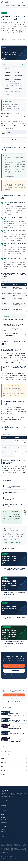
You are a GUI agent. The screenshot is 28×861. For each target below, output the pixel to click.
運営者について (4, 829)
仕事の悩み (14, 762)
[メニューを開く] (25, 2)
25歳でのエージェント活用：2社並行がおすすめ (15, 91)
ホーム (2, 5)
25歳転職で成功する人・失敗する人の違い (14, 75)
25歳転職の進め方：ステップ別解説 (12, 72)
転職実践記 (13, 5)
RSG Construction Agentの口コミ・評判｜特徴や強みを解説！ (13, 320)
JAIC (5, 221)
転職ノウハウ (14, 766)
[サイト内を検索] (22, 2)
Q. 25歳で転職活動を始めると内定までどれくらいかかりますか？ (14, 486)
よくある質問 (7, 94)
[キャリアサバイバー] (5, 2)
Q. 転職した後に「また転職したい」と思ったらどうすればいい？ (14, 505)
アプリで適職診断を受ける (14, 670)
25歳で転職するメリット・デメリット (13, 68)
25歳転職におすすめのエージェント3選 (13, 88)
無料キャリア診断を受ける (14, 695)
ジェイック (5, 516)
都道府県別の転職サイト (14, 751)
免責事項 (3, 836)
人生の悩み (14, 778)
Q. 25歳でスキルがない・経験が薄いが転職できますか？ (14, 498)
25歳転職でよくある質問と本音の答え (13, 79)
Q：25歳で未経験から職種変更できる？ (14, 85)
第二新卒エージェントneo (14, 221)
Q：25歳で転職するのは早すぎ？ (12, 81)
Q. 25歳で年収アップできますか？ (12, 492)
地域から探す (4, 819)
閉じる (23, 64)
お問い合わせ (4, 831)
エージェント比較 (4, 817)
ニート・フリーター (14, 754)
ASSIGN (4, 451)
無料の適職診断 (4, 822)
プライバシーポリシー (5, 834)
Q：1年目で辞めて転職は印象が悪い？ (13, 83)
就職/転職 (7, 5)
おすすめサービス (14, 770)
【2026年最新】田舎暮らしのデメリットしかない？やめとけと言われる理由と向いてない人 (13, 325)
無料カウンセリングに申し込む (14, 666)
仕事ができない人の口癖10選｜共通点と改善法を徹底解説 (13, 329)
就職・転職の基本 (4, 807)
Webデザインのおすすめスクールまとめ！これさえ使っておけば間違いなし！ (13, 334)
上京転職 (14, 774)
